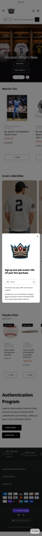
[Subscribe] (33, 282)
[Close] (37, 236)
